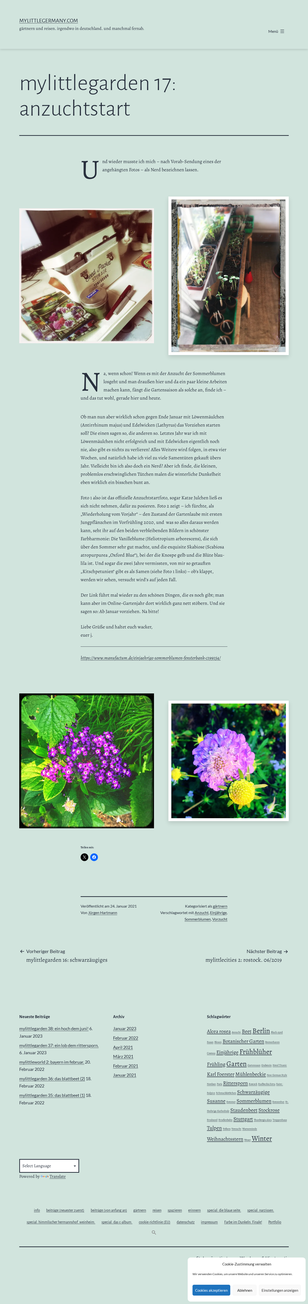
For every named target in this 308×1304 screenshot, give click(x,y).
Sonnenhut (278, 1102)
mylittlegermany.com (48, 21)
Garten (236, 1063)
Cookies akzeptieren (211, 1290)
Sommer (231, 1102)
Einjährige (218, 912)
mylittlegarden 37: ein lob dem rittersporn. (59, 1045)
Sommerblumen (198, 919)
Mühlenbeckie (250, 1074)
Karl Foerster (220, 1074)
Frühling (216, 1064)
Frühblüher (255, 1051)
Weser (247, 1140)
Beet (246, 1031)
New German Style (277, 1075)
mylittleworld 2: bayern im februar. (51, 1062)
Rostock (253, 1084)
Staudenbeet (243, 1110)
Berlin (261, 1030)
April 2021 (123, 1047)
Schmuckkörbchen (226, 1093)
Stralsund (212, 1120)
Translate (58, 1176)
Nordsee (211, 1084)
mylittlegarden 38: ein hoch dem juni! (54, 1028)
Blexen (218, 1042)
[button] (154, 1234)
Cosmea (211, 1053)
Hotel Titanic (280, 1065)
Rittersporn (235, 1083)
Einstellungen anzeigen (280, 1290)
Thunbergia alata (263, 1120)
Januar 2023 (124, 1028)
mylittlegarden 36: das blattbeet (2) (52, 1078)
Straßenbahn (225, 1120)
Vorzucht (219, 919)
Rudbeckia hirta (266, 1084)
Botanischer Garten (243, 1041)
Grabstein (266, 1065)
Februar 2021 (125, 1065)
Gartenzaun (254, 1065)
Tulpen (214, 1128)
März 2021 (123, 1056)
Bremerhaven (272, 1042)
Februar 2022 (125, 1038)
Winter (262, 1138)
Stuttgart (243, 1119)
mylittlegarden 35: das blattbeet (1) (52, 1095)
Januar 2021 (124, 1075)
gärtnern (220, 906)
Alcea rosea (219, 1031)
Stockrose (269, 1110)
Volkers (227, 1129)
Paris (219, 1084)
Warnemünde (249, 1129)
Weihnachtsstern (225, 1139)
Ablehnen (244, 1290)
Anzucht (202, 912)
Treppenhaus (280, 1120)
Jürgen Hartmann (102, 912)
